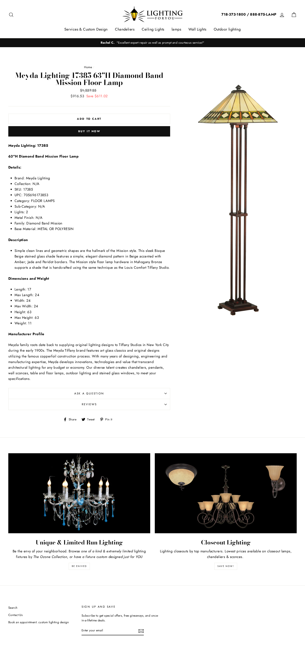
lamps (176, 29)
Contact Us (15, 615)
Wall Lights (197, 29)
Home (88, 67)
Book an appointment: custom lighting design (38, 622)
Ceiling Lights (153, 29)
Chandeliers (124, 29)
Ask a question (89, 393)
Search (13, 608)
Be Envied (79, 566)
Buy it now (89, 131)
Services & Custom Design (86, 29)
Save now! (225, 566)
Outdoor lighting (227, 29)
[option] (152, 42)
